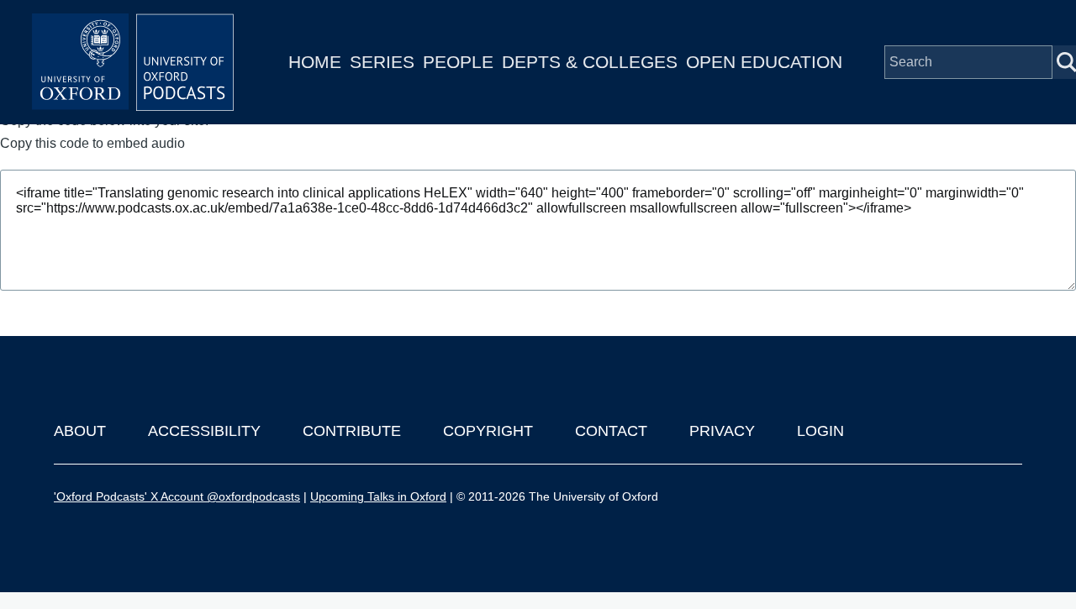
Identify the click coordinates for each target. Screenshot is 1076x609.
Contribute (352, 431)
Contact (611, 431)
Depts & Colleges (590, 61)
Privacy (722, 431)
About (80, 431)
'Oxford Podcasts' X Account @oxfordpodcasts (177, 496)
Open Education (764, 61)
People (458, 61)
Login (820, 431)
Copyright (488, 431)
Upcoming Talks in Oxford (378, 496)
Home (314, 61)
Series (382, 61)
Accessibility (204, 431)
